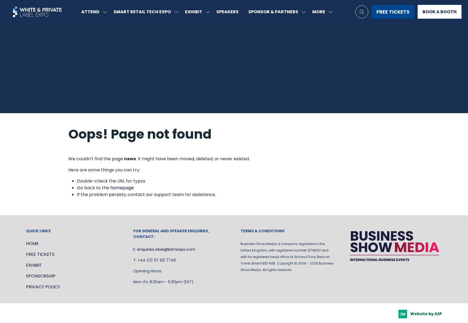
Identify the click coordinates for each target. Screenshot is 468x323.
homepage (122, 188)
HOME (32, 243)
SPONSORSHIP (41, 276)
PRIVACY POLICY (43, 287)
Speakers (227, 12)
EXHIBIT (34, 265)
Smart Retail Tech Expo (142, 12)
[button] (321, 11)
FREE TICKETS (40, 254)
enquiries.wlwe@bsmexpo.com (166, 249)
